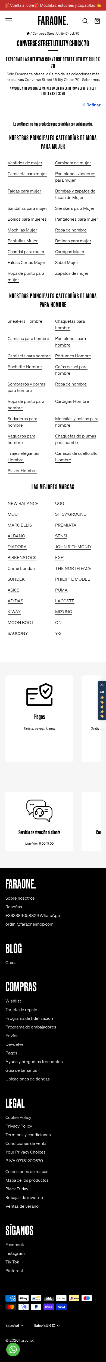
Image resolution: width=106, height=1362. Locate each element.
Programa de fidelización (29, 1018)
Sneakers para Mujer (75, 208)
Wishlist (13, 1001)
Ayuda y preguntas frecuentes (34, 1061)
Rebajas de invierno (24, 1197)
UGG (59, 503)
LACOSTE (64, 600)
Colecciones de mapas (26, 1171)
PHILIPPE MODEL (72, 579)
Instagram (15, 1253)
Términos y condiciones (28, 1134)
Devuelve (14, 1044)
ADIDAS (15, 600)
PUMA (61, 590)
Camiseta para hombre (29, 355)
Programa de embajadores (30, 1027)
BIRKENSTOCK (22, 557)
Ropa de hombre (71, 230)
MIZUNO (63, 611)
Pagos (11, 1053)
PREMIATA (65, 525)
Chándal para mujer (26, 251)
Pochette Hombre (25, 366)
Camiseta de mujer (73, 162)
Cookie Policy (18, 1117)
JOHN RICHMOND (73, 546)
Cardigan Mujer (70, 251)
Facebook (14, 1244)
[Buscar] (85, 22)
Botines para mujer (73, 240)
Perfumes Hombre (73, 355)
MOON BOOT (21, 622)
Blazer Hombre (22, 470)
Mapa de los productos (27, 1180)
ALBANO (16, 535)
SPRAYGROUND (70, 514)
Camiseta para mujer (27, 173)
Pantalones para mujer (76, 219)
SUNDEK (16, 579)
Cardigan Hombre (72, 401)
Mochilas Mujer (22, 230)
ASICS (13, 590)
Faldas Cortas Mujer (26, 262)
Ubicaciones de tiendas (27, 1079)
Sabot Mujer (66, 262)
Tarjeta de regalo (21, 1009)
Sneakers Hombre (25, 321)
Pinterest (14, 1270)
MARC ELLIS (20, 525)
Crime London (21, 568)
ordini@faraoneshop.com (29, 924)
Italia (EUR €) (44, 1325)
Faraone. (26, 1340)
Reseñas (13, 906)
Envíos (11, 1035)
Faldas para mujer (24, 191)
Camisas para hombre (28, 338)
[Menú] (9, 21)
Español (12, 1325)
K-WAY (14, 611)
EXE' (59, 557)
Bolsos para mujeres (27, 219)
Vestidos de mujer (25, 162)
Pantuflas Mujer (23, 240)
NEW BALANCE (23, 503)
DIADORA (17, 546)
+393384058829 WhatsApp (32, 915)
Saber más (91, 79)
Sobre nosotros (20, 898)
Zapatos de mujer (72, 273)
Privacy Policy (18, 1126)
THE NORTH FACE (73, 568)
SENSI (61, 535)
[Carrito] (97, 22)
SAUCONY (18, 633)
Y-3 (58, 633)
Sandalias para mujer (27, 208)
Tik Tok (12, 1262)
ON (58, 622)
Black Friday (16, 1188)
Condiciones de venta (25, 1143)
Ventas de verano (22, 1206)
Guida (11, 962)
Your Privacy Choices (25, 1152)
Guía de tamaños (21, 1070)
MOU (13, 514)
